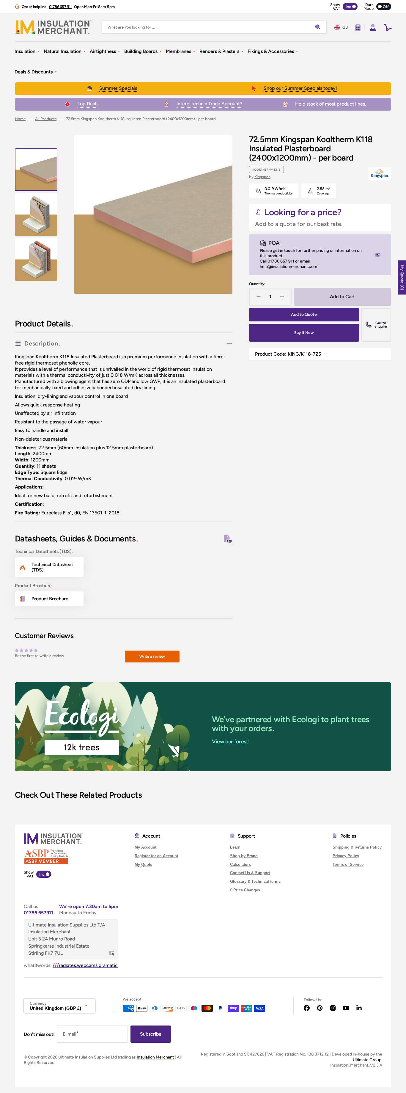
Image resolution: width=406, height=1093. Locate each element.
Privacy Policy (346, 856)
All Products (45, 119)
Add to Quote (304, 314)
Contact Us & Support (250, 873)
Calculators (240, 864)
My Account (145, 847)
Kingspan (262, 177)
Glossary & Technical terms (255, 881)
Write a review (152, 656)
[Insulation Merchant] (53, 27)
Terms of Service (348, 864)
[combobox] (214, 27)
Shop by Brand (244, 856)
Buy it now (304, 332)
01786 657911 (38, 912)
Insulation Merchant (155, 1057)
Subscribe (150, 1034)
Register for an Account (156, 856)
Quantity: (257, 284)
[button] (372, 27)
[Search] (319, 27)
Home (20, 119)
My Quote (143, 864)
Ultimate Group (367, 1059)
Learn (235, 847)
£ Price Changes (245, 890)
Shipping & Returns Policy (357, 847)
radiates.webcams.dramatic (85, 965)
